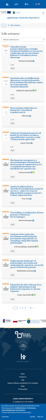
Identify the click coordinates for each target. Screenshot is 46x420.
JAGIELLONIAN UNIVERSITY (23, 399)
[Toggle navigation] (43, 13)
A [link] (14, 4)
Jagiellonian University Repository (23, 17)
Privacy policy (22, 389)
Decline (32, 417)
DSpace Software (13, 383)
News (23, 374)
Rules (23, 386)
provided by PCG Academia (29, 383)
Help (22, 380)
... (3, 25)
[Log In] (26, 3)
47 (30, 308)
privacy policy (26, 412)
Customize (5, 417)
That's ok (40, 417)
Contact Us (22, 377)
